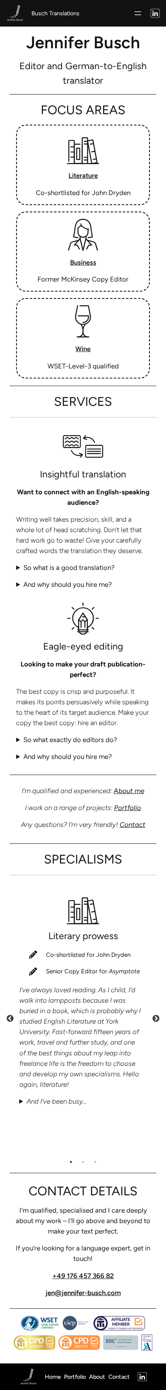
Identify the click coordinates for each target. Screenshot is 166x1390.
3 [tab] (95, 1162)
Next (156, 1019)
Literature (83, 175)
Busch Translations (55, 13)
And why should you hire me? (67, 584)
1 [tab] (71, 1162)
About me (129, 791)
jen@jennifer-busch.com (83, 1293)
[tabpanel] (83, 994)
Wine (83, 349)
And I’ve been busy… (57, 1101)
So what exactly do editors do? (70, 740)
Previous (10, 1019)
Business (83, 262)
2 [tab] (83, 1162)
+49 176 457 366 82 (83, 1276)
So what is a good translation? (68, 567)
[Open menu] (138, 13)
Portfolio (127, 808)
